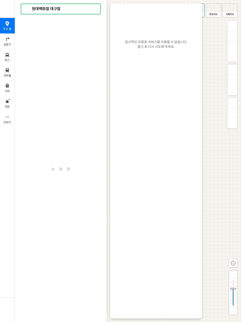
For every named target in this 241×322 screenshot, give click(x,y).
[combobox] (61, 9)
